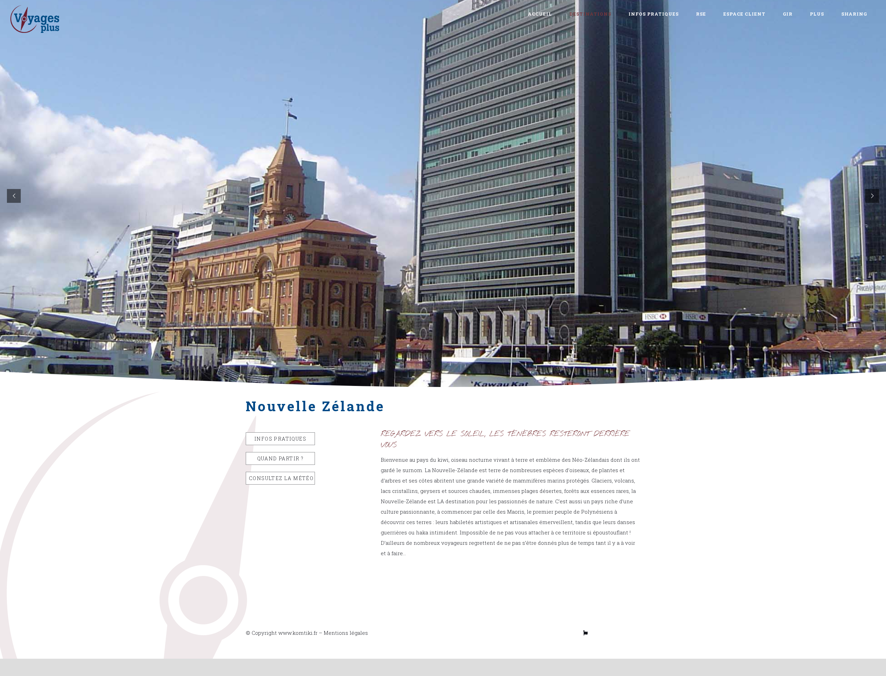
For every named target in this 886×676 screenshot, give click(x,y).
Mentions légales (346, 632)
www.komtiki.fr (297, 632)
